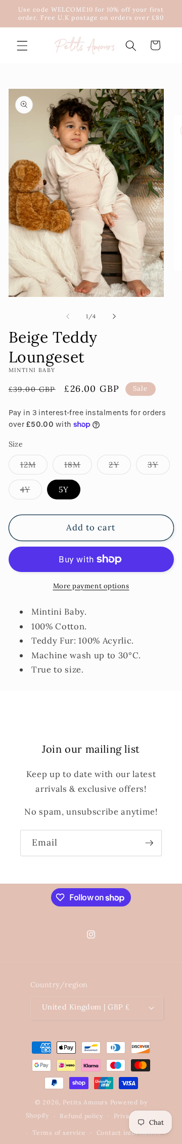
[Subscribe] (149, 843)
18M (78, 467)
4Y (31, 491)
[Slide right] (114, 316)
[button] (22, 45)
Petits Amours (85, 1102)
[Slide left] (68, 316)
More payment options (91, 586)
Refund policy (81, 1116)
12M (34, 467)
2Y (119, 467)
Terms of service (58, 1132)
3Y (159, 467)
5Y (64, 489)
